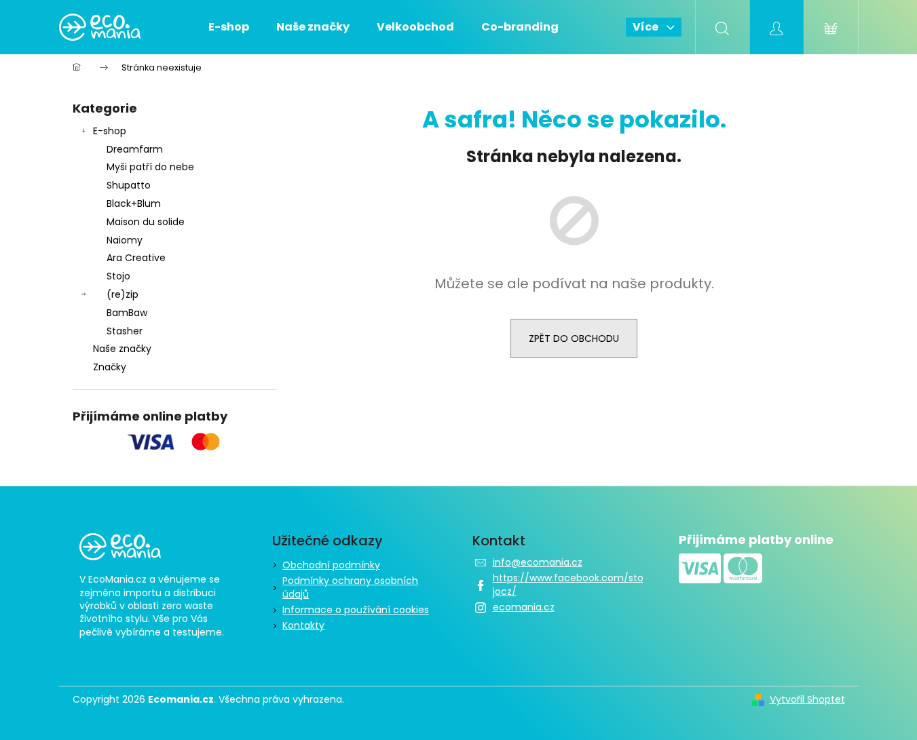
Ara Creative (136, 258)
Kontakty (303, 625)
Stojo (118, 276)
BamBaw (127, 312)
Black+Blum (134, 203)
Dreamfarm (135, 149)
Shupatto (129, 185)
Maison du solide (146, 222)
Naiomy (125, 240)
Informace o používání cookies (355, 610)
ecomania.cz (524, 607)
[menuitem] (229, 27)
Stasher (125, 331)
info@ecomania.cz (537, 562)
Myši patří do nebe (150, 167)
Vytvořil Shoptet (807, 699)
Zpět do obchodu (574, 338)
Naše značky (122, 348)
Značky (109, 367)
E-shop (109, 131)
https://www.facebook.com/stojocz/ (568, 584)
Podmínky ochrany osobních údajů (350, 587)
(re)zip (122, 294)
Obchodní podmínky (331, 565)
